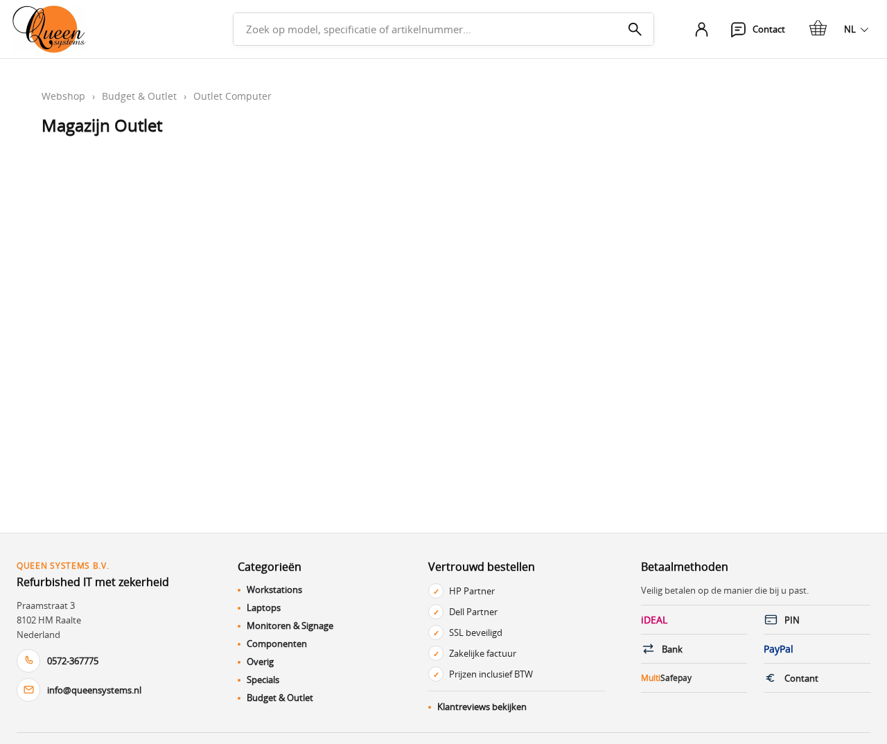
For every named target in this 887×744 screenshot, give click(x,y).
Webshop (63, 96)
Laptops (264, 607)
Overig (260, 661)
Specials (263, 679)
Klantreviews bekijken (482, 706)
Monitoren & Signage (290, 625)
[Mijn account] (701, 29)
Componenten (277, 643)
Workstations (274, 589)
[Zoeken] (634, 29)
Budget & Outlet (139, 96)
